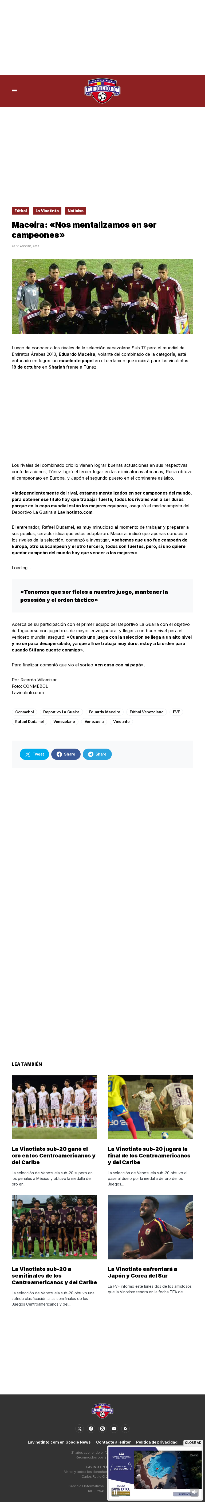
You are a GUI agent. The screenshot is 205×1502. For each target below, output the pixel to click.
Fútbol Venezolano (146, 712)
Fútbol (20, 210)
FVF (176, 712)
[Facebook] (91, 1428)
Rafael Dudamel (29, 721)
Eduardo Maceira (104, 712)
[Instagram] (102, 1428)
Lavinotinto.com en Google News (59, 1442)
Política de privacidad (157, 1442)
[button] (14, 91)
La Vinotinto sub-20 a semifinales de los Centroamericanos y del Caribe (54, 1276)
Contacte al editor (113, 1442)
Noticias (75, 210)
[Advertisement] (102, 37)
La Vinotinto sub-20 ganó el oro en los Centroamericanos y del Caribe (54, 1155)
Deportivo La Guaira (61, 712)
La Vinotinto (47, 210)
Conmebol (24, 712)
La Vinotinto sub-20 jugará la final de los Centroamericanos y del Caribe (149, 1155)
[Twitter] (79, 1428)
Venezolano (64, 721)
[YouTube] (114, 1428)
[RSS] (125, 1428)
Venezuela (94, 721)
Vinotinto (121, 721)
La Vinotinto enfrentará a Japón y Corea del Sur (142, 1272)
